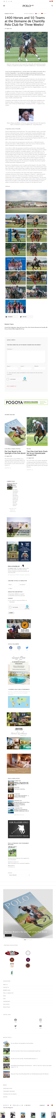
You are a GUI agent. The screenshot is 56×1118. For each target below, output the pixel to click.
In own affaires (8, 448)
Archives (10, 872)
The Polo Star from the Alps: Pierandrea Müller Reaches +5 (24, 1058)
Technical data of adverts (10, 1094)
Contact (42, 1105)
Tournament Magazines (9, 1091)
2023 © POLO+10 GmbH (17, 1105)
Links (4, 998)
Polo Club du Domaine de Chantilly (36, 327)
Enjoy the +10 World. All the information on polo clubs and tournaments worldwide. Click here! (19, 693)
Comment (9, 349)
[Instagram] (7, 1)
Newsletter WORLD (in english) (16, 594)
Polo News (11, 13)
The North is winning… (20, 789)
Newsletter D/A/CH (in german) (17, 595)
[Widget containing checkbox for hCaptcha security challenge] (17, 379)
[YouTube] (11, 1)
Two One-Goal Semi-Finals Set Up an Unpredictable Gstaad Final (37, 453)
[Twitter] (9, 1)
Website (36, 366)
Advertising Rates (7, 1088)
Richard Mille (11, 328)
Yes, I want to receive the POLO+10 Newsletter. (18, 601)
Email (22, 366)
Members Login (6, 990)
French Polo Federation (10, 327)
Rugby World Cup (19, 328)
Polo (26, 327)
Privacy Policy (6, 1007)
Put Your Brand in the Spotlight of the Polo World (26, 932)
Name (9, 366)
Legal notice (6, 1004)
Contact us (6, 987)
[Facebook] (4, 1)
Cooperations (6, 1001)
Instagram (7, 13)
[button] (8, 468)
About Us (5, 984)
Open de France (21, 327)
